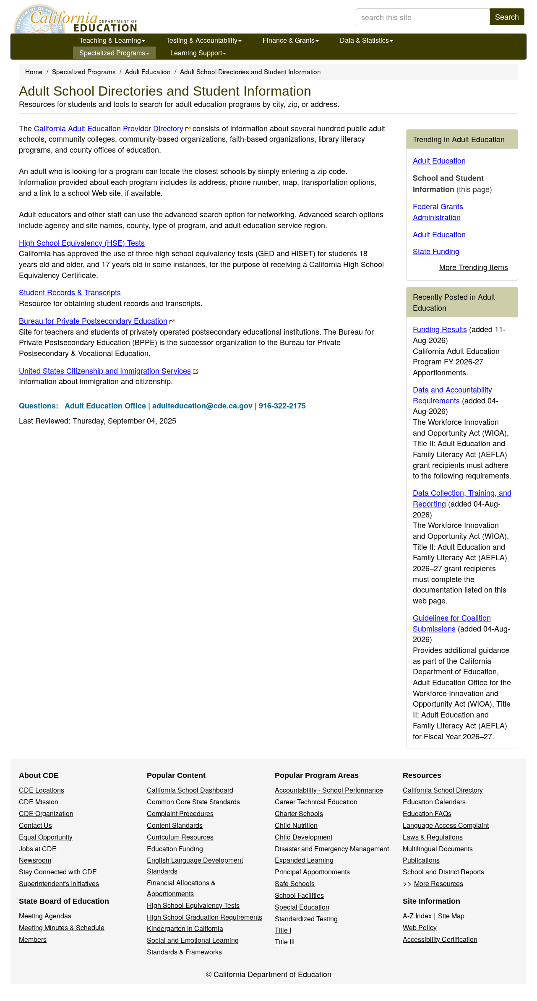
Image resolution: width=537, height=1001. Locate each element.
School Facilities (299, 895)
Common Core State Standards (193, 801)
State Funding (436, 250)
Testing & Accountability (201, 40)
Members (33, 939)
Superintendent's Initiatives (59, 883)
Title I (283, 930)
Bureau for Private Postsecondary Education (93, 320)
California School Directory (443, 790)
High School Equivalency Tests (193, 905)
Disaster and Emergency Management (332, 848)
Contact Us (35, 825)
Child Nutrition (296, 825)
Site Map (451, 915)
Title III (285, 941)
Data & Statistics (364, 40)
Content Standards (175, 825)
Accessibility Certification (440, 939)
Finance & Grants (289, 40)
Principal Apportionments (312, 871)
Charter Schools (299, 813)
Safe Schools (295, 883)
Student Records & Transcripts (70, 291)
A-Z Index (417, 915)
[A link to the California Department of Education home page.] (74, 19)
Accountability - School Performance (329, 790)
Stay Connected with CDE (58, 871)
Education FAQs (427, 813)
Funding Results (440, 328)
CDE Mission (38, 801)
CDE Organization (46, 813)
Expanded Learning (304, 860)
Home (34, 71)
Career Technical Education (316, 801)
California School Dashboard (190, 790)
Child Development (303, 837)
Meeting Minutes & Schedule (61, 927)
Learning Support (196, 52)
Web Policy (420, 927)
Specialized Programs (112, 52)
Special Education (302, 907)
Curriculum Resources (180, 837)
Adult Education (148, 71)
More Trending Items (473, 266)
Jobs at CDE (38, 848)
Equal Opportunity (46, 837)
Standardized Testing (306, 918)
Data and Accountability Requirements (452, 395)
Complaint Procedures (180, 813)
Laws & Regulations (433, 837)
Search (507, 16)
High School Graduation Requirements (204, 917)
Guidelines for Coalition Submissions (452, 623)
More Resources (438, 883)
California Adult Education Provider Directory (108, 127)
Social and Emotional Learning (193, 940)
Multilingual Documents (438, 848)
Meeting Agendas (45, 915)
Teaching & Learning (110, 40)
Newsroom (35, 860)
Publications (421, 860)
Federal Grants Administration (438, 211)
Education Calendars (434, 801)
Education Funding (175, 848)
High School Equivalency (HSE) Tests (82, 242)
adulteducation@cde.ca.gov (202, 405)
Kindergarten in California (185, 928)
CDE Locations (41, 790)
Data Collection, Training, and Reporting (462, 498)
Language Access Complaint (446, 825)
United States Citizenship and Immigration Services (105, 370)
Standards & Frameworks (184, 952)
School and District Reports (443, 871)
